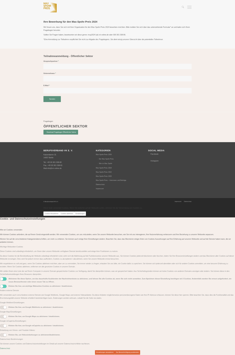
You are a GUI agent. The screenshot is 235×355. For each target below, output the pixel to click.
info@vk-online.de (54, 168)
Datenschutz (100, 184)
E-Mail (46, 85)
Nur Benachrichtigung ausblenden (127, 352)
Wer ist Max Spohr (105, 163)
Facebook (155, 154)
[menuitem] (183, 7)
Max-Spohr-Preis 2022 (104, 172)
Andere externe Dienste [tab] (9, 290)
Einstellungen (80, 213)
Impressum (100, 189)
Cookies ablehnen (67, 213)
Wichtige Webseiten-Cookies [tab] (11, 247)
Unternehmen (49, 73)
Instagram (155, 161)
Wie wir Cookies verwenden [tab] (11, 230)
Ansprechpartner (51, 61)
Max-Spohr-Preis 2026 (104, 154)
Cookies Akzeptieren (51, 213)
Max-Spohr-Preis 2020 (104, 176)
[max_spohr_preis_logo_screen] (50, 7)
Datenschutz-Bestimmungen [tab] (11, 339)
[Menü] (189, 7)
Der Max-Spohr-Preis (106, 159)
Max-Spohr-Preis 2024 (104, 168)
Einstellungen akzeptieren (105, 352)
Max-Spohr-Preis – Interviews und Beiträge (111, 180)
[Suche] (183, 7)
